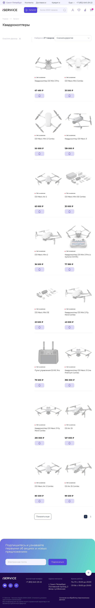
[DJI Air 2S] (78, 411)
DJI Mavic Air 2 (41, 197)
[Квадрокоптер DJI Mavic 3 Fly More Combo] (48, 411)
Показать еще (42, 516)
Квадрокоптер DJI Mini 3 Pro (47, 81)
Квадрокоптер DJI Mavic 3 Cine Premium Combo (78, 371)
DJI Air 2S (69, 428)
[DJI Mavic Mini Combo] (78, 63)
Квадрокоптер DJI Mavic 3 (76, 139)
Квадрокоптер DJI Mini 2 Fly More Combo (77, 313)
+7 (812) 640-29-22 (84, 3)
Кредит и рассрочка (56, 3)
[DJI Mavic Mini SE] (48, 295)
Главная (5, 19)
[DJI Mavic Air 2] (48, 179)
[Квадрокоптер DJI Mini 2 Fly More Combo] (78, 295)
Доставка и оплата (41, 3)
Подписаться (57, 562)
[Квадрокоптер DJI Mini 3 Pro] (48, 63)
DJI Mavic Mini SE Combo (75, 197)
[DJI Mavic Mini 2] (48, 237)
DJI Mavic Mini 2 (41, 255)
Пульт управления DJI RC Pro (47, 370)
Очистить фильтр (10, 39)
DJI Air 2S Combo (72, 486)
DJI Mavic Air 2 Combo (44, 486)
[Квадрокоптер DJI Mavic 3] (78, 121)
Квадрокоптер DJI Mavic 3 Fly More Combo (47, 429)
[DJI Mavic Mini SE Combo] (78, 179)
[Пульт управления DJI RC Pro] (48, 353)
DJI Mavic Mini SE (42, 312)
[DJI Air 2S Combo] (78, 468)
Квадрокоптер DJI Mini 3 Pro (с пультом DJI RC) (78, 256)
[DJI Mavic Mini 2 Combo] (48, 121)
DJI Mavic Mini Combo (74, 81)
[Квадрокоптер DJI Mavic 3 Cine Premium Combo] (78, 353)
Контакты (29, 3)
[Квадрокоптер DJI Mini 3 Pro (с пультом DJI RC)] (78, 237)
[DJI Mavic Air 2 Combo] (48, 468)
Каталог (16, 19)
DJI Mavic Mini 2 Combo (44, 139)
